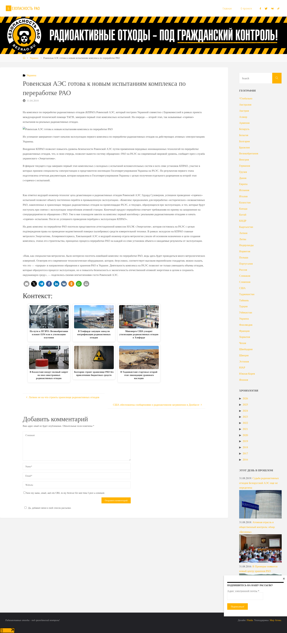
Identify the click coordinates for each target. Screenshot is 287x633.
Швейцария (245, 349)
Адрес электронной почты (243, 591)
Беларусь (244, 129)
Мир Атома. (276, 620)
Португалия (246, 263)
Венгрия (244, 159)
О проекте (246, 8)
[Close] (284, 578)
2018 (245, 447)
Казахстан (245, 202)
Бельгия (243, 135)
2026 (245, 398)
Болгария (244, 141)
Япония (243, 379)
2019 (245, 441)
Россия (243, 269)
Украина (34, 57)
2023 (245, 416)
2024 (245, 410)
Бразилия (244, 147)
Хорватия (244, 337)
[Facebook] (260, 8)
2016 (245, 459)
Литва (242, 239)
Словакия (244, 275)
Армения (244, 122)
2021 (245, 429)
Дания (242, 178)
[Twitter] (266, 8)
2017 (245, 453)
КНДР (242, 220)
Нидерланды (246, 245)
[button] (26, 284)
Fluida (249, 620)
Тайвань (244, 300)
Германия (244, 165)
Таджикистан (246, 294)
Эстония (244, 361)
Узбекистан (245, 312)
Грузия (243, 171)
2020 (245, 435)
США (242, 288)
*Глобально (245, 98)
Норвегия (244, 251)
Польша (243, 257)
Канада (243, 208)
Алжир (243, 116)
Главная (227, 8)
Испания (244, 190)
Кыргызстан (246, 227)
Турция (243, 306)
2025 (245, 404)
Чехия (242, 343)
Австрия (244, 110)
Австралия (245, 104)
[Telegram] (278, 8)
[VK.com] (272, 8)
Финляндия (245, 324)
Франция (244, 331)
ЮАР (242, 367)
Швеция (243, 355)
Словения (244, 282)
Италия (243, 196)
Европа (243, 184)
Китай (242, 214)
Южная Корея (247, 373)
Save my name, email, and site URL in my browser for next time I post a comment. (65, 492)
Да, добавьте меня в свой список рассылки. (49, 507)
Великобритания (248, 153)
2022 (245, 422)
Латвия (243, 233)
